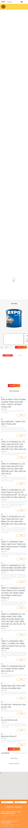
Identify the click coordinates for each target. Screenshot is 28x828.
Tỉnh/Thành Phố (5, 802)
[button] (27, 127)
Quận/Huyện (18, 802)
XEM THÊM (19, 347)
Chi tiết (21, 415)
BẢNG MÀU (8, 355)
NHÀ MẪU (20, 355)
